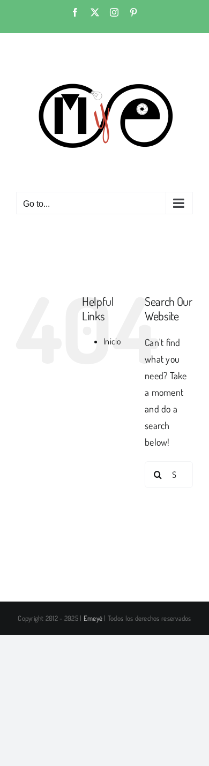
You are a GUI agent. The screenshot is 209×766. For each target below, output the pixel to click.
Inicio (112, 341)
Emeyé (93, 618)
